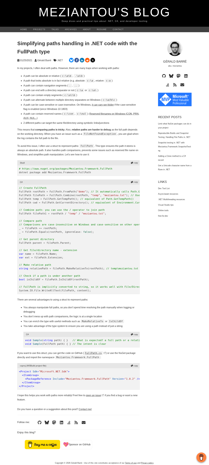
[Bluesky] (46, 422)
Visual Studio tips (166, 205)
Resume (102, 29)
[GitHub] (39, 422)
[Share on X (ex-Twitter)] (92, 60)
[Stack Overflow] (69, 422)
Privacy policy (147, 463)
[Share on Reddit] (87, 60)
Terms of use (131, 463)
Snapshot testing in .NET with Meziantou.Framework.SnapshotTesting (174, 146)
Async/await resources (168, 194)
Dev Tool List (164, 188)
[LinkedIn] (61, 422)
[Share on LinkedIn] (82, 60)
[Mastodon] (54, 422)
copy (136, 163)
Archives (71, 29)
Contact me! (85, 409)
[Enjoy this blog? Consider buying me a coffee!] (42, 444)
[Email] (83, 422)
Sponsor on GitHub (76, 444)
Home (23, 29)
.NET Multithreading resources (171, 199)
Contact (118, 29)
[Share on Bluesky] (71, 60)
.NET (60, 60)
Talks (55, 29)
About (87, 29)
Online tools (163, 210)
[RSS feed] (76, 422)
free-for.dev (163, 216)
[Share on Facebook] (76, 60)
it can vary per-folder (103, 104)
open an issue (93, 395)
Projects (39, 29)
